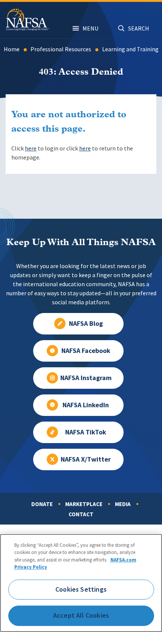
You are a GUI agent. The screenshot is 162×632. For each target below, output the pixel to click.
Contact (81, 514)
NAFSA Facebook (85, 350)
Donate (42, 504)
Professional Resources (61, 49)
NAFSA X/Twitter (86, 459)
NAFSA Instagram (86, 377)
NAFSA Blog (86, 323)
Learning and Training (130, 49)
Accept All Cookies (81, 615)
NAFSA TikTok (85, 432)
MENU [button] (90, 28)
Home (12, 49)
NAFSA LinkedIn (86, 405)
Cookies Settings (81, 589)
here (31, 148)
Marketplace (83, 504)
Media (123, 504)
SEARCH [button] (138, 28)
